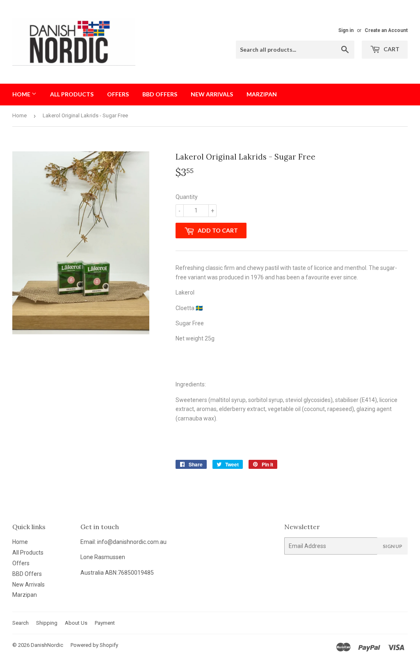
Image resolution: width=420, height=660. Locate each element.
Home (22, 94)
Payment (105, 623)
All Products (72, 94)
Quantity (187, 197)
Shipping (46, 623)
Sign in (346, 30)
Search (20, 623)
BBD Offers (159, 94)
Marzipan (262, 94)
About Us (76, 623)
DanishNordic (47, 645)
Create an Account (386, 30)
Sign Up (392, 546)
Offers (118, 94)
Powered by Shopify (94, 645)
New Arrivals (212, 94)
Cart (390, 49)
